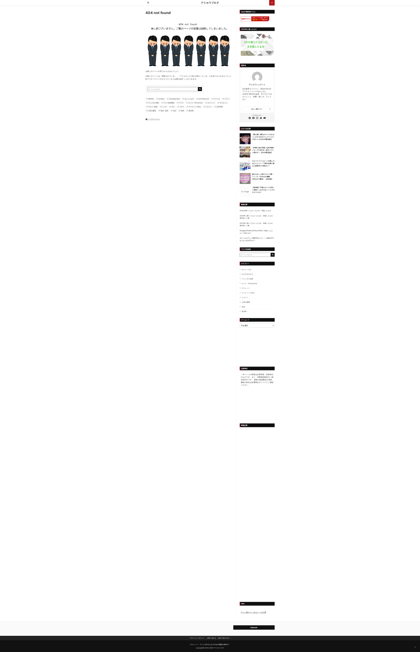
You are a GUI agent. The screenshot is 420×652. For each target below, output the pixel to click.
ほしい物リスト (257, 109)
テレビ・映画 (152, 107)
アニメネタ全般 (153, 103)
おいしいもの (189, 99)
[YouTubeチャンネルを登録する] (264, 118)
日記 (174, 110)
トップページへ (153, 119)
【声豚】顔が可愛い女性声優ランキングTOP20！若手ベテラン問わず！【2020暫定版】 (263, 150)
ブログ (182, 107)
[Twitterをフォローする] (250, 118)
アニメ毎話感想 (169, 103)
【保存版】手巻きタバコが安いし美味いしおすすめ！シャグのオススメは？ (263, 189)
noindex (161, 99)
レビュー (209, 107)
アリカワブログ (210, 2)
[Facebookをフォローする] (253, 118)
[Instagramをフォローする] (257, 118)
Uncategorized (174, 99)
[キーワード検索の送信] (200, 89)
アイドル (217, 99)
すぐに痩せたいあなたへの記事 (253, 612)
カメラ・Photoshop (195, 103)
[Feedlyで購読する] (261, 118)
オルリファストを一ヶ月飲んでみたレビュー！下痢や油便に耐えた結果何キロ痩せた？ (263, 163)
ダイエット (223, 103)
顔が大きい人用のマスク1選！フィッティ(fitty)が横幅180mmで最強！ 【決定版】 (263, 176)
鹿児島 (191, 110)
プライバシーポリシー (197, 638)
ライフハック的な (195, 107)
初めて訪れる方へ (224, 638)
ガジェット (211, 103)
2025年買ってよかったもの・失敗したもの (255, 210)
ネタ (173, 107)
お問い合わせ (211, 638)
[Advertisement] (257, 405)
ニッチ (164, 107)
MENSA (151, 99)
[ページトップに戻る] (415, 647)
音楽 (182, 110)
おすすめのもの (204, 99)
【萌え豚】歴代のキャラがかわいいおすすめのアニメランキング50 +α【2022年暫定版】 (263, 136)
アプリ (181, 103)
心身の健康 (152, 110)
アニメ (227, 99)
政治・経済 (164, 110)
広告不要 (220, 107)
